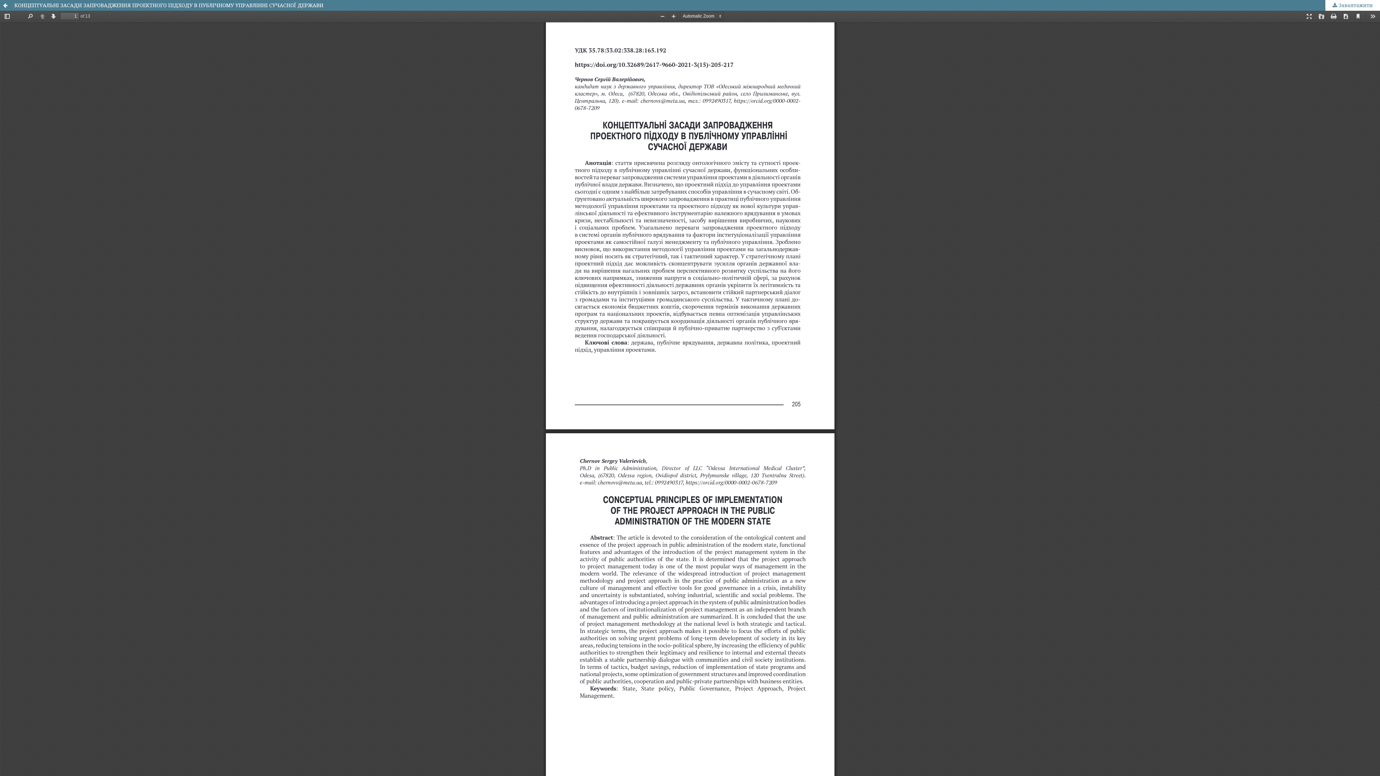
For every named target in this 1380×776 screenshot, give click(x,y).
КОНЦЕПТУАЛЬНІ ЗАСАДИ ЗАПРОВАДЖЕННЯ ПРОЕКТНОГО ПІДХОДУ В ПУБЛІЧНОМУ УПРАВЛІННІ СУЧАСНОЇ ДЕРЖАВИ (168, 5)
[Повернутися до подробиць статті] (5, 5)
